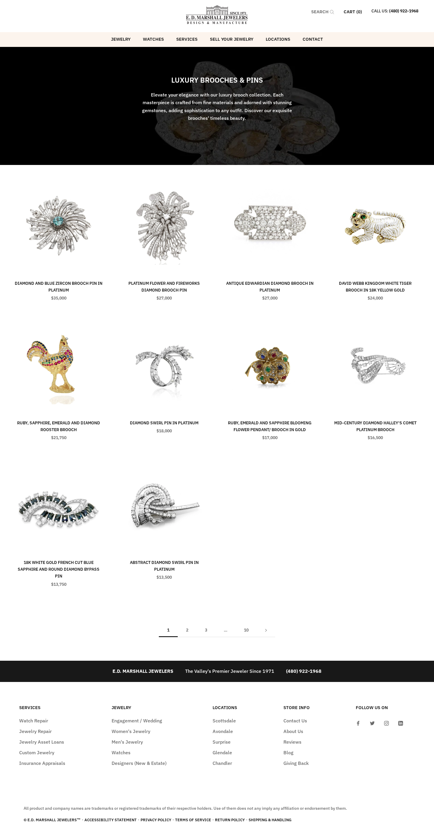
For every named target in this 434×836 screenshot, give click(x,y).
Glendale (222, 752)
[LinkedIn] (400, 723)
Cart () (353, 11)
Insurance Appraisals (42, 763)
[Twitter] (372, 723)
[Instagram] (386, 723)
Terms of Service (193, 819)
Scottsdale (224, 721)
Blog (288, 752)
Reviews (292, 742)
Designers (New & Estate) (139, 763)
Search (320, 11)
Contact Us (295, 721)
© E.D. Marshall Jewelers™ (52, 819)
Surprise (222, 742)
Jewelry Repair (35, 731)
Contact (313, 39)
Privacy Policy (156, 819)
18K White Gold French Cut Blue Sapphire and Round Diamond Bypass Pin (58, 569)
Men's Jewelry (127, 742)
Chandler (222, 763)
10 (246, 630)
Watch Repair (33, 721)
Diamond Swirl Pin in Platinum (164, 423)
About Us (293, 731)
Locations (278, 39)
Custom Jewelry (36, 752)
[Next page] (266, 630)
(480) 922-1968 (403, 11)
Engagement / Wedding (137, 721)
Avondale (223, 731)
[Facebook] (358, 723)
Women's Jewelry (131, 731)
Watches (153, 39)
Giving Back (296, 763)
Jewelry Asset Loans (41, 742)
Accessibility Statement (110, 819)
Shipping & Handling (270, 819)
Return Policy (230, 819)
